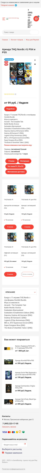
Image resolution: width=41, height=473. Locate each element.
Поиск (35, 32)
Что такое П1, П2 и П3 (15, 166)
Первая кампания (13, 453)
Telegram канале (8, 5)
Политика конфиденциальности (13, 469)
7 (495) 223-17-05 (10, 423)
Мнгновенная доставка (16, 172)
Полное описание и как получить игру (18, 145)
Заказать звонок (9, 427)
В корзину (10, 227)
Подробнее (10, 109)
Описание (10, 292)
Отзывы (11, 161)
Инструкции (24, 161)
